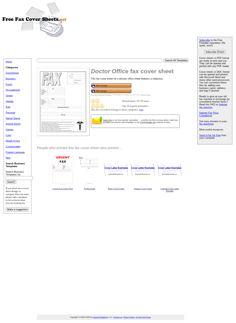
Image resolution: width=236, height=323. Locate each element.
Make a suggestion (17, 209)
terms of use (145, 95)
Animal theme (13, 123)
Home (9, 61)
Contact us (117, 317)
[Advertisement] (71, 47)
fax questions (206, 123)
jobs (141, 109)
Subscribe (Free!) (215, 52)
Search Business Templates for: (15, 173)
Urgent (9, 95)
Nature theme (13, 118)
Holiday (10, 101)
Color (8, 135)
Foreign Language (15, 152)
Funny (9, 84)
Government (12, 73)
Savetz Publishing (100, 317)
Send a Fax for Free (210, 135)
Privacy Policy (129, 317)
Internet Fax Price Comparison (208, 114)
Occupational (13, 90)
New (8, 157)
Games (9, 129)
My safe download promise (101, 95)
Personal (10, 112)
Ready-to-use (13, 140)
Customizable (13, 146)
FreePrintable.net (147, 122)
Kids (8, 107)
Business (11, 78)
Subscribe (107, 120)
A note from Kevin (143, 317)
